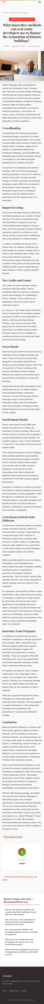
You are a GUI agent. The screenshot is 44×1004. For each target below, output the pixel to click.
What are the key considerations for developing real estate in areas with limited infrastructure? (19, 941)
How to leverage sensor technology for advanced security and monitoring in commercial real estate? (20, 922)
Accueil (5, 13)
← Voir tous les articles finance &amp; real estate (19, 878)
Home (4, 991)
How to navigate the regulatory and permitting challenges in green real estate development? (21, 931)
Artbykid (7, 975)
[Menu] (39, 2)
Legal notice (13, 991)
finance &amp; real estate (19, 13)
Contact (24, 991)
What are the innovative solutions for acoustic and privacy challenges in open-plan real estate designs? (21, 912)
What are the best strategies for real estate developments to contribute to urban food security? (21, 951)
